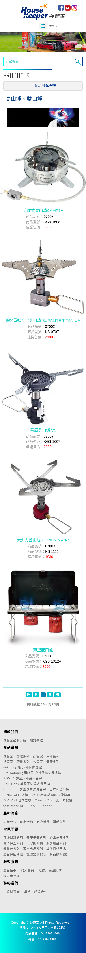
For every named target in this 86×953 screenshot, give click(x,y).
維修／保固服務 (50, 870)
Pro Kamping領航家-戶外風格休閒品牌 (32, 773)
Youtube (68, 8)
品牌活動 (43, 822)
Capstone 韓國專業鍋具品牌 (24, 789)
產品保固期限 (13, 854)
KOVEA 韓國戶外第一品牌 (22, 778)
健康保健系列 (36, 838)
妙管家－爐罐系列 (16, 756)
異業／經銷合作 (35, 892)
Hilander (45, 806)
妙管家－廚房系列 (16, 762)
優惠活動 (26, 822)
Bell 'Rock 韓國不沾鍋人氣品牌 (26, 784)
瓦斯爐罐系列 (13, 838)
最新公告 (10, 822)
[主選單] (43, 26)
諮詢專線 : (32, 933)
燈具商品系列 (59, 838)
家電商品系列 (33, 849)
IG (74, 8)
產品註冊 (10, 870)
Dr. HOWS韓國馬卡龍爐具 (51, 795)
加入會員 (27, 870)
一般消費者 (11, 892)
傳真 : (32, 939)
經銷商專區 (11, 876)
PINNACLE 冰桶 (15, 795)
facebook (61, 8)
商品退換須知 (59, 854)
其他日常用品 (56, 849)
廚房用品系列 (56, 843)
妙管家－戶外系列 (46, 756)
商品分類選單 (45, 86)
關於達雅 (36, 740)
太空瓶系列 (34, 843)
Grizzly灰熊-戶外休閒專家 (22, 767)
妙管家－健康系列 (46, 762)
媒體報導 (59, 822)
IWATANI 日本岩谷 (17, 800)
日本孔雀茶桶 (59, 789)
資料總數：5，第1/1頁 (43, 704)
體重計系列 (11, 849)
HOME (43, 11)
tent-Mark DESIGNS (19, 806)
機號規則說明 (36, 854)
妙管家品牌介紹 (14, 740)
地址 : (24, 927)
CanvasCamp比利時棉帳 (53, 800)
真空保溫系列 (13, 843)
